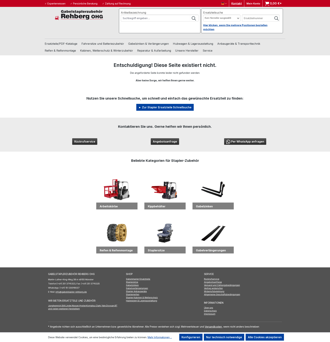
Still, (64, 305)
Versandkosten (213, 326)
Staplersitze (132, 282)
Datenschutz (210, 311)
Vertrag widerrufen (213, 288)
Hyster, (82, 305)
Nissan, (75, 305)
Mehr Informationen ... (160, 337)
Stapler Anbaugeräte (136, 291)
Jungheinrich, (55, 305)
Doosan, (110, 305)
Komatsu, (91, 305)
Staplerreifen (132, 294)
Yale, (103, 305)
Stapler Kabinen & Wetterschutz (142, 297)
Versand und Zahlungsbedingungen (222, 285)
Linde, (69, 305)
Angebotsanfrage (165, 141)
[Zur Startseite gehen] (79, 15)
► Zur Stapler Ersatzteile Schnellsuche (165, 107)
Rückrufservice (84, 141)
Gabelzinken (132, 285)
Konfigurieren (191, 337)
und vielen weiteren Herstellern (64, 308)
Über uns (208, 307)
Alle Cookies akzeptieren (265, 337)
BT (116, 305)
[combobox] (155, 18)
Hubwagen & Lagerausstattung (141, 300)
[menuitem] (165, 279)
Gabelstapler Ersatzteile (138, 279)
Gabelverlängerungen (137, 288)
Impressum (209, 314)
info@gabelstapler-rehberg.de (71, 292)
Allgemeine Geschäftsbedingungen (222, 294)
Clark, (98, 305)
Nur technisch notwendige (224, 337)
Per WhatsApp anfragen (247, 141)
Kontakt (236, 3)
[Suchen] (194, 18)
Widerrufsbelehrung (214, 291)
